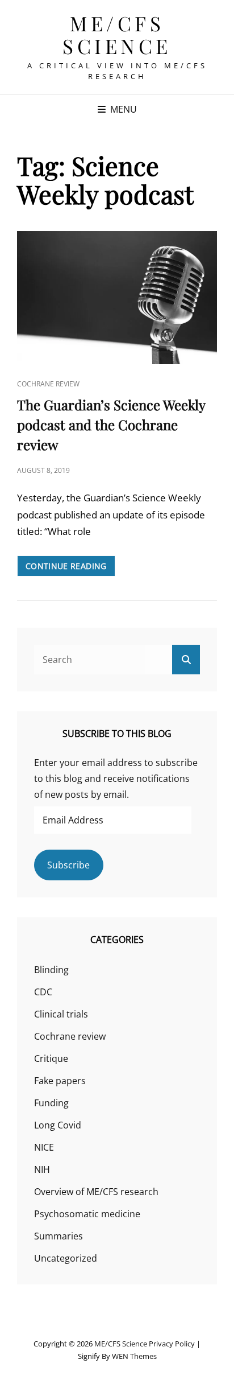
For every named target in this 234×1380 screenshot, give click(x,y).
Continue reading (70, 568)
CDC (43, 992)
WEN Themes (134, 1356)
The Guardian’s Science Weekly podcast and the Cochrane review (111, 425)
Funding (51, 1103)
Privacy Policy (172, 1343)
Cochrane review (48, 384)
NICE (44, 1147)
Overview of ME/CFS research (96, 1191)
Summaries (58, 1236)
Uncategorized (65, 1258)
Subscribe (68, 865)
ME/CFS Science (117, 34)
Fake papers (60, 1080)
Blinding (51, 969)
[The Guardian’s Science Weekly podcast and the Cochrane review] (117, 298)
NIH (42, 1169)
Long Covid (57, 1125)
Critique (51, 1058)
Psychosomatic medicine (87, 1214)
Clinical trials (61, 1014)
